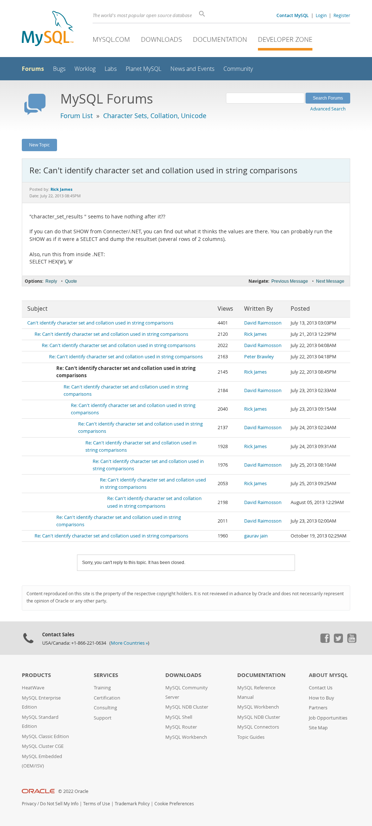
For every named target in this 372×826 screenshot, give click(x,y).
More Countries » (129, 643)
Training (102, 688)
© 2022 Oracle (73, 791)
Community (238, 69)
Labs (111, 69)
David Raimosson (263, 323)
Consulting (105, 708)
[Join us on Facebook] (325, 641)
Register (341, 15)
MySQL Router (181, 727)
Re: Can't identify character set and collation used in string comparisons (111, 334)
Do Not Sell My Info (59, 803)
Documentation (220, 39)
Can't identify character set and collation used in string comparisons (100, 323)
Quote (71, 281)
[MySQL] (47, 29)
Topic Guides (250, 737)
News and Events (192, 69)
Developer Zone (285, 39)
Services (106, 675)
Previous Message (289, 281)
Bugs (59, 69)
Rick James (255, 334)
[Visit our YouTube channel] (351, 641)
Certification (107, 698)
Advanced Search (327, 109)
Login (321, 15)
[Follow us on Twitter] (338, 641)
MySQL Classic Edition (45, 736)
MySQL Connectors (258, 727)
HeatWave (33, 688)
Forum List (76, 115)
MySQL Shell (178, 717)
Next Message (330, 281)
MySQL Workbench (186, 737)
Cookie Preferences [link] (174, 803)
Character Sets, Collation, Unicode (154, 115)
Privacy (29, 803)
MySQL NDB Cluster (186, 707)
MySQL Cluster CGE (43, 746)
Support (103, 718)
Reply (51, 281)
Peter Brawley (259, 357)
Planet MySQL (143, 69)
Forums (33, 69)
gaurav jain (256, 536)
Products (36, 675)
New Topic (39, 145)
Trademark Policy (132, 803)
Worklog (85, 69)
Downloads (161, 39)
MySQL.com (111, 39)
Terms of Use (96, 803)
